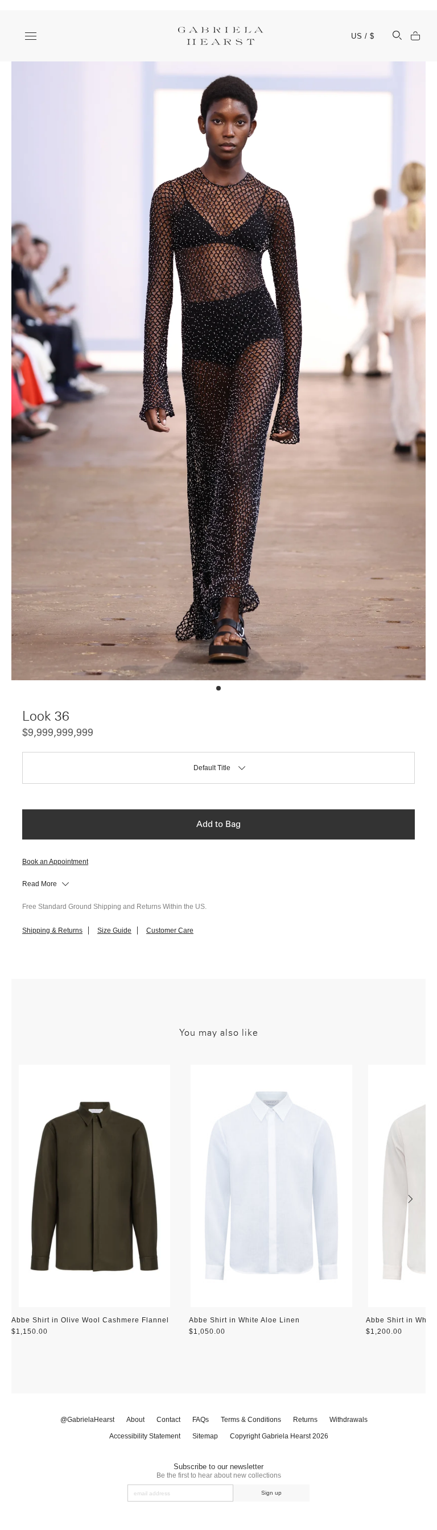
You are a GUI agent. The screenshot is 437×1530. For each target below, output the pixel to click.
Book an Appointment (55, 862)
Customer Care (169, 930)
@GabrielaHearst (87, 1420)
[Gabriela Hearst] (220, 36)
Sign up (271, 1493)
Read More (40, 884)
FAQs (200, 1420)
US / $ (362, 36)
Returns (305, 1420)
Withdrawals (348, 1420)
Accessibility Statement (144, 1436)
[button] (218, 688)
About (135, 1420)
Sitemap (205, 1436)
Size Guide (114, 930)
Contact (168, 1420)
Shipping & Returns (52, 930)
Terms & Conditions (251, 1420)
